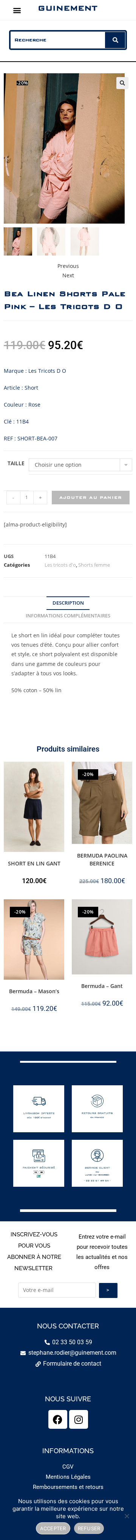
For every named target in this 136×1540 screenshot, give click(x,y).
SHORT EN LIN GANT (34, 863)
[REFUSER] (126, 1516)
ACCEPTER (53, 1528)
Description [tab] (68, 603)
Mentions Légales (68, 1476)
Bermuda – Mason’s (34, 991)
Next (68, 275)
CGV (68, 1466)
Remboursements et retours (68, 1487)
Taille (16, 463)
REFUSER (89, 1528)
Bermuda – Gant (102, 985)
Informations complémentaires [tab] (68, 616)
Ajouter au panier (90, 497)
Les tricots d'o (60, 564)
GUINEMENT (67, 7)
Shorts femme (94, 564)
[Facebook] (57, 1419)
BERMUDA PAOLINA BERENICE (102, 859)
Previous (68, 265)
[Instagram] (78, 1419)
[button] (17, 10)
